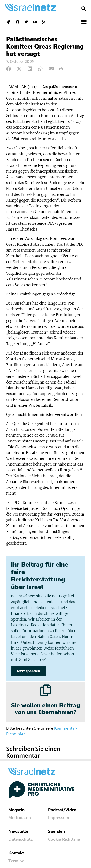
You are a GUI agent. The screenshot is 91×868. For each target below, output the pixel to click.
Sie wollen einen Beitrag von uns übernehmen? (45, 708)
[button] (84, 9)
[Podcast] (9, 22)
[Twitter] (26, 22)
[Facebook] (17, 22)
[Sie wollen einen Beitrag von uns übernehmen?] (46, 690)
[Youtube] (35, 22)
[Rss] (44, 22)
